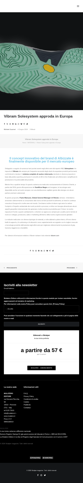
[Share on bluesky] (21, 124)
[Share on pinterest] (13, 124)
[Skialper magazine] (13, 6)
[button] (78, 6)
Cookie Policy (48, 457)
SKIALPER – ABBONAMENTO (41, 368)
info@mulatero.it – (10, 413)
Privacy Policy (58, 304)
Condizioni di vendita (31, 399)
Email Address (9, 288)
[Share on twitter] (7, 124)
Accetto (10, 309)
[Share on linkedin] (15, 124)
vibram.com (55, 236)
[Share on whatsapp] (18, 124)
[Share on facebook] (4, 124)
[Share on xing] (24, 124)
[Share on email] (27, 124)
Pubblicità (27, 405)
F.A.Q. (26, 393)
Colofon (26, 402)
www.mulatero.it (9, 416)
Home (24, 142)
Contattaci (27, 408)
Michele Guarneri (10, 129)
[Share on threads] (10, 124)
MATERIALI (31, 142)
